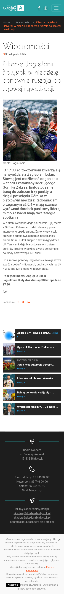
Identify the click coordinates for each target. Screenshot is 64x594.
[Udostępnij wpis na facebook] (18, 302)
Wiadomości (23, 22)
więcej (20, 351)
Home (6, 22)
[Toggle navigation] (56, 8)
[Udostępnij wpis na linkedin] (28, 302)
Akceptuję (13, 584)
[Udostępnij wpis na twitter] (22, 302)
